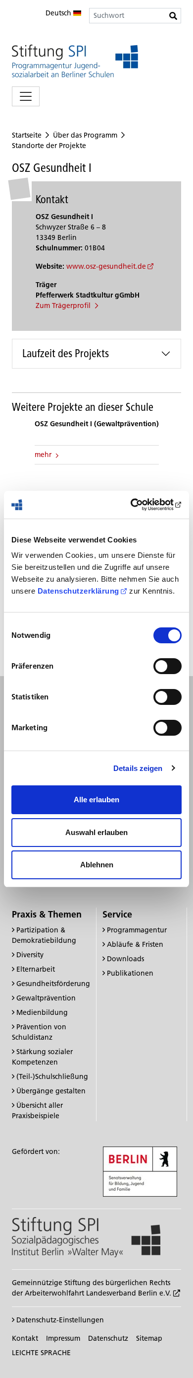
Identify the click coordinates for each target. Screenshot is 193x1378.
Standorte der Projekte (49, 145)
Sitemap (149, 1338)
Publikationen (130, 973)
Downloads (125, 958)
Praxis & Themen (47, 914)
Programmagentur (137, 929)
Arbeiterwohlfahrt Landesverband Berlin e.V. (99, 1293)
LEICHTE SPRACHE (41, 1352)
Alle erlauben (96, 799)
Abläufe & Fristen (135, 944)
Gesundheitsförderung (53, 983)
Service (117, 914)
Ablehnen (96, 864)
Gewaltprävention (46, 998)
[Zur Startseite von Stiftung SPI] (86, 1236)
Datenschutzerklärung (78, 591)
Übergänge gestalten (51, 1090)
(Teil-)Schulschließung (52, 1076)
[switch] (167, 666)
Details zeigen (137, 768)
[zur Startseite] (75, 60)
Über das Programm (85, 135)
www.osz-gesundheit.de (106, 266)
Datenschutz (108, 1338)
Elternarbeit (35, 969)
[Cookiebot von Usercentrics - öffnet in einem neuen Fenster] (139, 504)
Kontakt (25, 1338)
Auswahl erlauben (96, 832)
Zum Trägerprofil (64, 305)
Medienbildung (42, 1012)
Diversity (30, 954)
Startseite (27, 135)
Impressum (63, 1338)
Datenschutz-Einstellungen (59, 1319)
